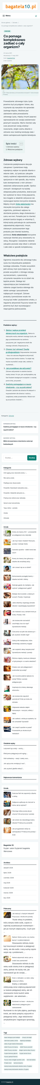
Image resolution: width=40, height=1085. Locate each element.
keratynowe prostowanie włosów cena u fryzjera (18, 1066)
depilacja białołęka (25, 1040)
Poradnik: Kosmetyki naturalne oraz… (16, 488)
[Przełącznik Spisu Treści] (20, 144)
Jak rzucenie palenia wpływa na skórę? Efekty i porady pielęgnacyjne (23, 679)
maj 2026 (7, 883)
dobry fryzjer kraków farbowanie (13, 1044)
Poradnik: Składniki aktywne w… (14, 493)
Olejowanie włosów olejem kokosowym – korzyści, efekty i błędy (22, 710)
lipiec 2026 (7, 873)
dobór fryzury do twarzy (11, 1047)
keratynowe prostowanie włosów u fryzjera (16, 1069)
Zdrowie (14, 22)
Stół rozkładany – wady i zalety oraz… (16, 758)
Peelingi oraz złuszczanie (12, 483)
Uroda (6, 513)
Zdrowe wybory (13, 147)
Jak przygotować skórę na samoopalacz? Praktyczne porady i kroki (24, 832)
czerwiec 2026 (9, 878)
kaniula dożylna (18, 1063)
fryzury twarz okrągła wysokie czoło (14, 1060)
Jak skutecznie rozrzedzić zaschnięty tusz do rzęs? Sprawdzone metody (21, 623)
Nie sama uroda (9, 478)
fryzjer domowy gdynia (10, 1053)
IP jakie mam (7, 1063)
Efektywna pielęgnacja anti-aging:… (16, 753)
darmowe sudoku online (11, 1040)
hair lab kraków (31, 1060)
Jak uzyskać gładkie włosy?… (14, 768)
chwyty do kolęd (26, 1037)
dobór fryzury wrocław (10, 1050)
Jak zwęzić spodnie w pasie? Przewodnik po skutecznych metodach (22, 730)
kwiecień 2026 (9, 888)
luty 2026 (7, 898)
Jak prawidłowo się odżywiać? (18, 368)
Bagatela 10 (9, 1082)
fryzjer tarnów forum (25, 1053)
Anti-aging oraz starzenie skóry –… (15, 473)
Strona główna (5, 22)
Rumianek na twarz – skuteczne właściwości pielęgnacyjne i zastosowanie (23, 1004)
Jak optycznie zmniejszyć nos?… (15, 763)
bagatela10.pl (11, 58)
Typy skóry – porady (10, 508)
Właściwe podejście (14, 149)
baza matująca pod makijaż (12, 1037)
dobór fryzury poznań (26, 1047)
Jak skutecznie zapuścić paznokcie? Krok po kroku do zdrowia (22, 699)
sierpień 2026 (8, 868)
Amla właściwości (23, 204)
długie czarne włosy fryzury (27, 1050)
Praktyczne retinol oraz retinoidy (14, 498)
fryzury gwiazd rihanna (10, 1056)
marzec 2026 (8, 893)
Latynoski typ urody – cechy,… (14, 748)
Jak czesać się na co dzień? (21, 567)
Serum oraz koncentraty (12, 503)
